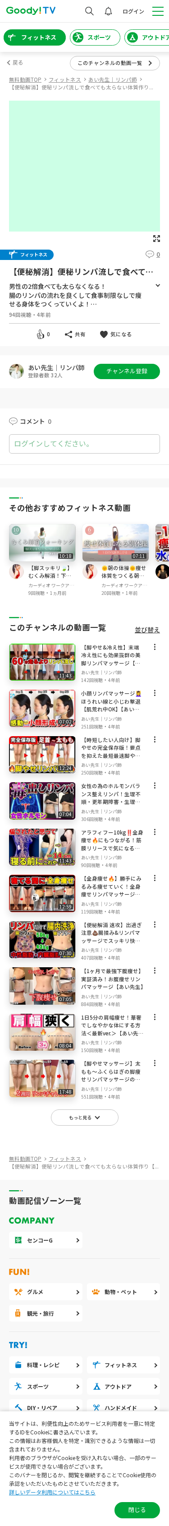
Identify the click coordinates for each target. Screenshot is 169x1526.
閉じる (137, 1509)
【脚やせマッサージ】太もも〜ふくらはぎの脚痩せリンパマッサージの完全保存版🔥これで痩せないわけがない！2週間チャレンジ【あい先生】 (112, 1083)
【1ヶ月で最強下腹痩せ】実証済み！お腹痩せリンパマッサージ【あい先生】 (113, 978)
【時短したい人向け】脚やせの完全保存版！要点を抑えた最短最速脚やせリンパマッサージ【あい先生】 (111, 755)
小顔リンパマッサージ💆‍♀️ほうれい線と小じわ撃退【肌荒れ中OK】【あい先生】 (111, 705)
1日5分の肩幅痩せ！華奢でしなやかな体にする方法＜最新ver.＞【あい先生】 (111, 1029)
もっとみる (157, 285)
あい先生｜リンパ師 (56, 368)
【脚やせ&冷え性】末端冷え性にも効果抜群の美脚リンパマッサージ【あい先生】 (111, 659)
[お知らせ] (108, 11)
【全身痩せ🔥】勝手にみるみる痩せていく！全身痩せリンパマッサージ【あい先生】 (111, 890)
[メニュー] (155, 649)
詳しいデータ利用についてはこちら (52, 1492)
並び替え (147, 629)
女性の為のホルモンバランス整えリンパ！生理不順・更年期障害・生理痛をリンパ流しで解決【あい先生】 (111, 801)
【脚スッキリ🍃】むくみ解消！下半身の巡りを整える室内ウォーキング (50, 579)
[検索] (89, 11)
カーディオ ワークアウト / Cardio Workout (51, 585)
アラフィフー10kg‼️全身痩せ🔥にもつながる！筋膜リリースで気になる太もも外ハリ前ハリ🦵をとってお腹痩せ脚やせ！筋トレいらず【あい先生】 (112, 852)
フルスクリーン (156, 238)
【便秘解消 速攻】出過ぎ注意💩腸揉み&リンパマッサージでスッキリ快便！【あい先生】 (111, 936)
